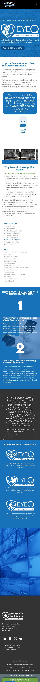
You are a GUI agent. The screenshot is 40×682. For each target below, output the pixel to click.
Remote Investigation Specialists (15, 274)
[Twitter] (15, 638)
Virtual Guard (12, 20)
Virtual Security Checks (13, 231)
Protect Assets (9, 272)
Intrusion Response (12, 226)
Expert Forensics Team (12, 265)
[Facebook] (10, 638)
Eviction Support (10, 263)
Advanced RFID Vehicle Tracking (20, 667)
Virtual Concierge (11, 235)
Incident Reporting (12, 242)
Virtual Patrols (10, 229)
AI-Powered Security (11, 257)
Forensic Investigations (13, 240)
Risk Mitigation (9, 276)
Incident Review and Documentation (17, 268)
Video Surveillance (10, 279)
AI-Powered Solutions (11, 259)
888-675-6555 (6, 630)
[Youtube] (21, 638)
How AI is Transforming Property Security (20, 665)
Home (3, 20)
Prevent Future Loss (10, 270)
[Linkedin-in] (4, 638)
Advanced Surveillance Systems (15, 252)
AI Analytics (8, 254)
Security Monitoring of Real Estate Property (20, 670)
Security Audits (10, 244)
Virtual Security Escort (12, 233)
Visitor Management (12, 237)
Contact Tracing (10, 261)
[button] (36, 4)
